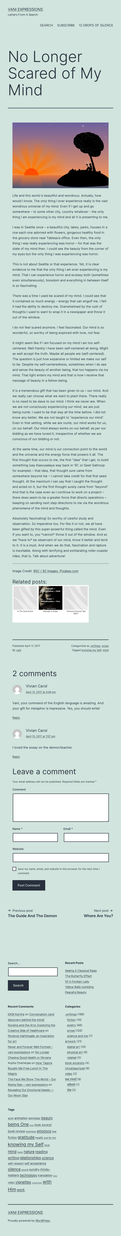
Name (17, 828)
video (68, 1073)
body (32, 1125)
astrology (34, 1118)
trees (55, 1176)
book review (16, 1131)
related (71, 1057)
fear (54, 1131)
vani (18, 650)
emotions (44, 1131)
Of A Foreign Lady (77, 981)
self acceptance (35, 1163)
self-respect (16, 1163)
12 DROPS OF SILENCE (96, 25)
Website (18, 849)
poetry (71, 1025)
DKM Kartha (16, 1014)
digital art (73, 1046)
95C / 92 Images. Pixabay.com (55, 571)
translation (45, 1175)
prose (105, 645)
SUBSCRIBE (66, 25)
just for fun (50, 1137)
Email (68, 828)
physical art (75, 1052)
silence (14, 1169)
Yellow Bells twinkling (79, 987)
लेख (69, 1090)
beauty (47, 1118)
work (21, 1190)
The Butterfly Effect (78, 976)
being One (18, 1124)
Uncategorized (75, 1068)
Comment (19, 789)
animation (21, 1118)
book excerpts (74, 1063)
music (20, 1152)
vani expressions (25, 9)
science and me (77, 1036)
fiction (71, 1019)
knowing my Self (91, 650)
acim (11, 1118)
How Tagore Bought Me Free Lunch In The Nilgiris (30, 1068)
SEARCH (46, 25)
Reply (16, 717)
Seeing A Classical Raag (81, 970)
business (31, 1131)
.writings (95, 645)
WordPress (42, 1220)
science (48, 1158)
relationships (30, 1158)
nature (29, 1151)
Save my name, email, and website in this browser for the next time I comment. (59, 871)
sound (24, 1169)
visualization (37, 1183)
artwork (70, 1041)
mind (106, 650)
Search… (14, 963)
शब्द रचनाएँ (70, 1079)
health (39, 1137)
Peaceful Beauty (75, 992)
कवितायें (71, 1084)
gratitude (26, 1137)
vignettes (23, 1182)
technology (28, 1175)
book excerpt (43, 1124)
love (47, 1145)
